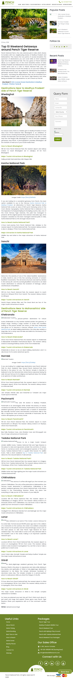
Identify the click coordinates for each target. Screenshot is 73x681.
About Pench (25, 4)
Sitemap (9, 653)
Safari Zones (10, 640)
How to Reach (10, 637)
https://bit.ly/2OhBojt (28, 362)
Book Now (65, 671)
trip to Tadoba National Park (33, 453)
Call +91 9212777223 (66, 2)
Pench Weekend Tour (46, 628)
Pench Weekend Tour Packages (49, 637)
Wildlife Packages (57, 4)
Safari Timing (10, 628)
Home (19, 4)
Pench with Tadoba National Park (50, 634)
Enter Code (57, 128)
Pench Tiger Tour (44, 622)
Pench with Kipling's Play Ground (49, 631)
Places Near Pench (35, 4)
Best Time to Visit (11, 634)
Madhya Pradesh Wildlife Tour (49, 625)
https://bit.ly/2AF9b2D (28, 197)
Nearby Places (11, 644)
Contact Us (10, 650)
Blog (7, 647)
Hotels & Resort (46, 4)
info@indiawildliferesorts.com (50, 653)
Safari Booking (67, 4)
